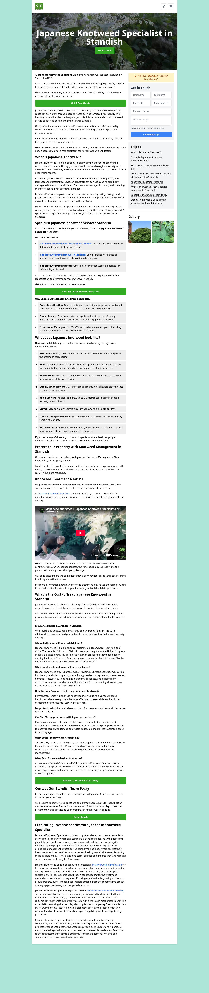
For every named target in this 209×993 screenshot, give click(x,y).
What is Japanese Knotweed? (146, 152)
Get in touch (105, 50)
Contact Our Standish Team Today (149, 194)
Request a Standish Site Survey (80, 780)
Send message (151, 134)
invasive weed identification (107, 864)
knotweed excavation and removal (104, 890)
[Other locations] (164, 6)
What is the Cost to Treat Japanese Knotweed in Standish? (149, 188)
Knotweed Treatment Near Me (147, 181)
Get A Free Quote (80, 103)
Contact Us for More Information (80, 291)
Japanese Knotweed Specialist (54, 493)
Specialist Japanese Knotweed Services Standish (147, 159)
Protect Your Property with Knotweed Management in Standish (151, 175)
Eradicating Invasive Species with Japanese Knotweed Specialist (148, 201)
